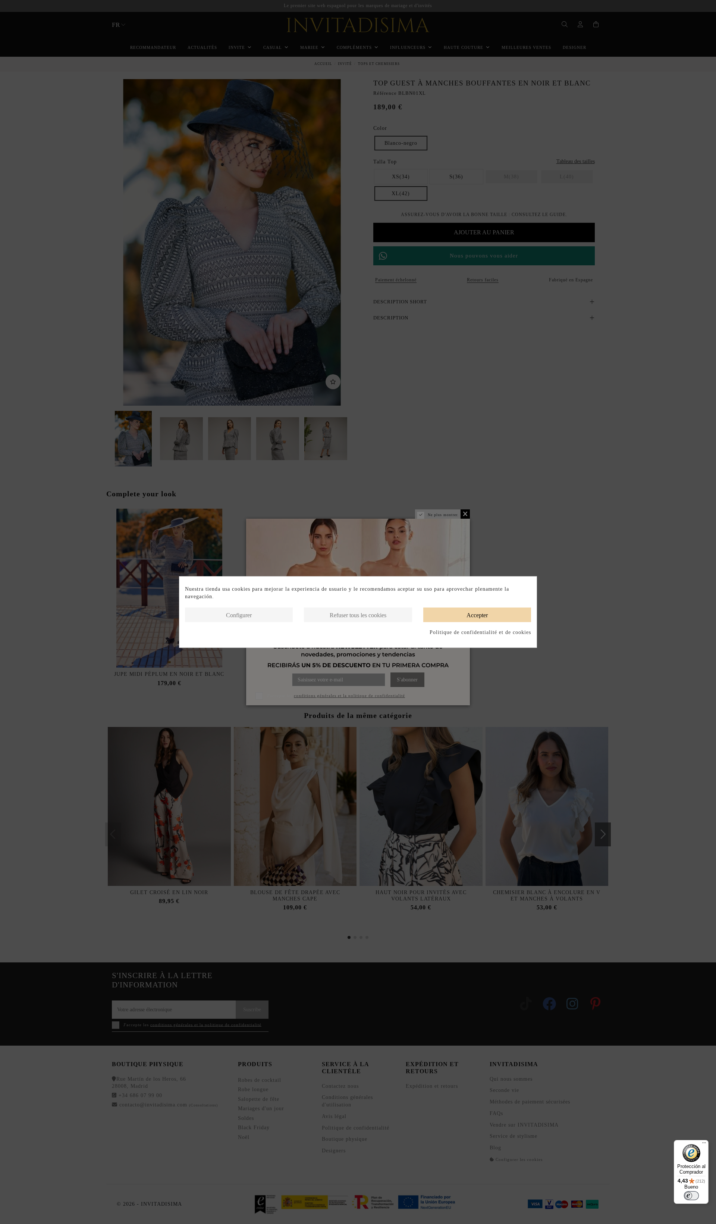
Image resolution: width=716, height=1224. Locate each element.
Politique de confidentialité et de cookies (480, 632)
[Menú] (704, 1144)
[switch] (691, 1195)
